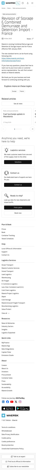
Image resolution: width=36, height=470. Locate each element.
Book (3, 232)
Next (32, 129)
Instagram (20, 401)
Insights (4, 329)
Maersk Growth (7, 391)
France (22, 91)
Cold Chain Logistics (9, 290)
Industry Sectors (7, 326)
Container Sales (7, 378)
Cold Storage (6, 300)
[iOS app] (8, 408)
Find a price (18, 207)
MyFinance (5, 343)
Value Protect (6, 309)
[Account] (28, 3)
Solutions (18, 162)
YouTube (12, 401)
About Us (5, 368)
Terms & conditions (8, 427)
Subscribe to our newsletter (19, 466)
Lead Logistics (7, 274)
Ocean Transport (7, 265)
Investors (5, 372)
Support (23, 3)
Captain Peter (6, 352)
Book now (18, 213)
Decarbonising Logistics (10, 306)
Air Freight (5, 281)
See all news (18, 104)
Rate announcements (19, 8)
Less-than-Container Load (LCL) (13, 287)
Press (3, 381)
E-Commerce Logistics (9, 284)
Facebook (7, 401)
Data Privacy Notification (10, 434)
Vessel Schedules (8, 239)
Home (3, 8)
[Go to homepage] (9, 3)
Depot (4, 297)
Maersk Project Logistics (10, 293)
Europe (14, 91)
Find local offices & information (19, 461)
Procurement (6, 375)
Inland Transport (7, 271)
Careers (4, 365)
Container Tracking (8, 235)
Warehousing (6, 278)
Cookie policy (6, 438)
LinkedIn (3, 401)
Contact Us (5, 255)
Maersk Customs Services (10, 268)
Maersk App (6, 346)
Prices (4, 229)
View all (4, 313)
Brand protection (8, 445)
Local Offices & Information (11, 249)
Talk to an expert (19, 457)
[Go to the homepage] (10, 417)
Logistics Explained (8, 333)
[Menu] (32, 3)
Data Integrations (8, 349)
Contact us (18, 185)
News (9, 8)
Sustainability (6, 384)
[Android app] (23, 408)
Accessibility (6, 387)
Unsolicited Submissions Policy (13, 449)
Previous (3, 129)
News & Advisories (8, 323)
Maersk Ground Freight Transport (13, 303)
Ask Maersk (18, 3)
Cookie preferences (8, 442)
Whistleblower (7, 431)
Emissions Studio (8, 355)
